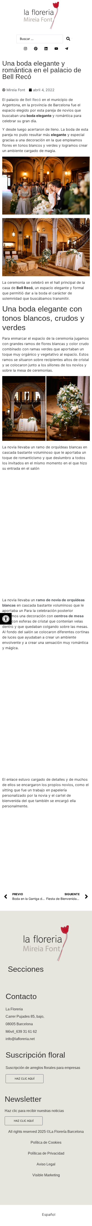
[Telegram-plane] (66, 48)
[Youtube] (56, 48)
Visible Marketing (46, 1175)
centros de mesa (69, 616)
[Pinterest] (35, 48)
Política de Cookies (46, 1142)
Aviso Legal (46, 1164)
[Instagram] (25, 48)
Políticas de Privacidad (46, 1153)
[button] (6, 619)
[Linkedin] (46, 48)
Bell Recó (33, 99)
